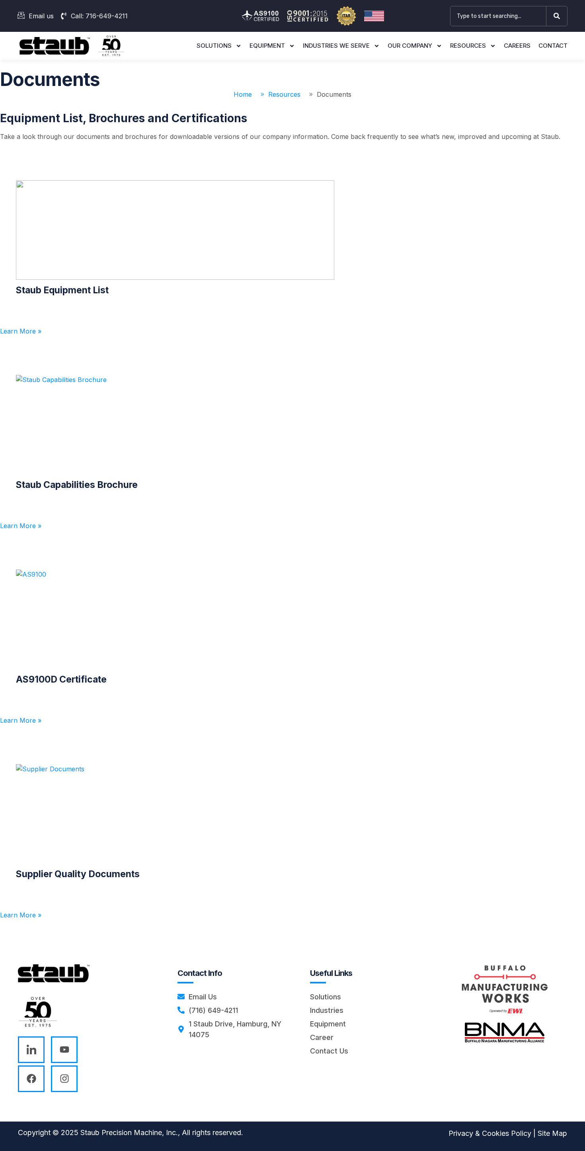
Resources (468, 45)
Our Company (410, 45)
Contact (552, 45)
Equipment (267, 45)
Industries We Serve (336, 45)
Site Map (552, 1133)
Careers (517, 45)
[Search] (558, 16)
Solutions (214, 45)
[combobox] (498, 16)
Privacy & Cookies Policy (489, 1133)
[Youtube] (64, 1049)
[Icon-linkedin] (31, 1049)
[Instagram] (64, 1078)
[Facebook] (31, 1078)
